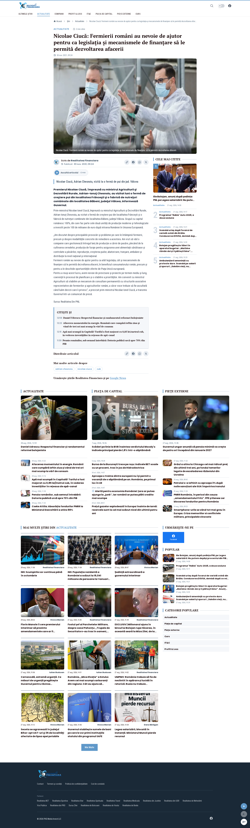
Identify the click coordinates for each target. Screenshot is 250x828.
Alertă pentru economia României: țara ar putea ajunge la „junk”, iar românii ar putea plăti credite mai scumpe (123, 495)
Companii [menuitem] (59, 14)
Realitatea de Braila (130, 805)
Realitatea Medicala (132, 801)
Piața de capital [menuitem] (104, 14)
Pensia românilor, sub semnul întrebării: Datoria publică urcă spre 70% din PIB (104, 342)
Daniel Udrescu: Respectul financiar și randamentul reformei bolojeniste (103, 317)
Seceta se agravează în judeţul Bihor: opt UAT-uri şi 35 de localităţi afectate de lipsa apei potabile (42, 733)
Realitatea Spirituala (95, 801)
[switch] (221, 6)
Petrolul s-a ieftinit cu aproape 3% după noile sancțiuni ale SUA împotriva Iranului (199, 484)
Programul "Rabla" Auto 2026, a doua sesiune (201, 565)
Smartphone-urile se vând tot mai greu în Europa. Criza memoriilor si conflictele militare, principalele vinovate (199, 513)
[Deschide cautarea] (212, 6)
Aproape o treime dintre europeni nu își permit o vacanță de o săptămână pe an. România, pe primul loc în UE (124, 479)
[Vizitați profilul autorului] (56, 162)
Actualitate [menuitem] (43, 14)
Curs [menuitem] (138, 14)
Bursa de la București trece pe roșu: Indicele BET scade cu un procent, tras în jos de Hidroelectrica (125, 466)
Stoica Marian (151, 567)
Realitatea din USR (171, 801)
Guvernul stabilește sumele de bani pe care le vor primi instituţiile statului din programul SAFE (89, 733)
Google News (118, 378)
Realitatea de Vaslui (111, 805)
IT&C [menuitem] (89, 14)
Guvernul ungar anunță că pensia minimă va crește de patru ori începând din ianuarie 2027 (194, 448)
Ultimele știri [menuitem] (26, 14)
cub (99, 369)
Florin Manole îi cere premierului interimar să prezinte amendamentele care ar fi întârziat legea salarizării (40, 630)
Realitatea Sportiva (60, 801)
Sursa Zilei (73, 805)
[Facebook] (229, 6)
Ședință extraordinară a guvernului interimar (130, 573)
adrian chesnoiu (64, 369)
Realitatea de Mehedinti (192, 801)
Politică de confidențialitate (76, 784)
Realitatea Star (77, 801)
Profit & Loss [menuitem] (75, 14)
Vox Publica (42, 805)
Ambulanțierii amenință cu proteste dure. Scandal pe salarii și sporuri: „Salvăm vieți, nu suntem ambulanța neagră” (177, 265)
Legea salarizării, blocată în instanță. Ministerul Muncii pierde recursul (135, 733)
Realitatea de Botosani (90, 805)
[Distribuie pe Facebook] (133, 162)
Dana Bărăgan (151, 725)
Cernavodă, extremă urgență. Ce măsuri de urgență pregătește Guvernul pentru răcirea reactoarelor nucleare (41, 682)
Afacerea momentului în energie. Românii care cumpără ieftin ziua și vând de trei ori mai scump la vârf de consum (101, 324)
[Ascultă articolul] (244, 806)
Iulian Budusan (56, 672)
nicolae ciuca (85, 369)
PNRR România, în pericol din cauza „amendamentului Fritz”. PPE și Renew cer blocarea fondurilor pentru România (199, 498)
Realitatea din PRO (57, 805)
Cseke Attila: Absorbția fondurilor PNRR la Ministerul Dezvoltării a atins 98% (57, 508)
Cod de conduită (97, 784)
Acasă (59, 21)
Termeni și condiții (54, 784)
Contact (40, 784)
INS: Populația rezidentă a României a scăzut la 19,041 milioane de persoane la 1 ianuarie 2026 (89, 577)
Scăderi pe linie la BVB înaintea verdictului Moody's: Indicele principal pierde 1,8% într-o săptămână (124, 448)
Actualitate (79, 21)
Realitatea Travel (113, 801)
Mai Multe (89, 747)
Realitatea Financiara (84, 160)
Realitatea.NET (43, 801)
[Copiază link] (126, 162)
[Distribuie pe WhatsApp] (139, 162)
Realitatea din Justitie (152, 801)
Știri (68, 21)
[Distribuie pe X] (146, 162)
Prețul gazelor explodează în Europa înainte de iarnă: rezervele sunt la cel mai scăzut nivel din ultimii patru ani (124, 510)
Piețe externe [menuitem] (124, 14)
